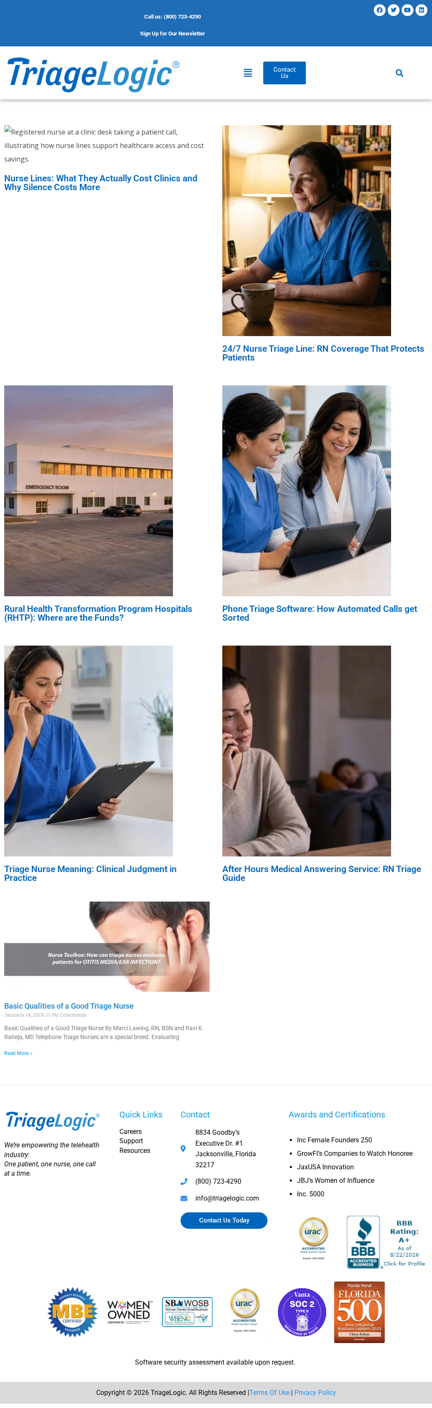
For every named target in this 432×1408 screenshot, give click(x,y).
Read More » (18, 1053)
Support (131, 1141)
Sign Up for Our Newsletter (172, 33)
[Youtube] (407, 10)
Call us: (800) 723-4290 (172, 16)
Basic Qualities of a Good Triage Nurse (69, 1005)
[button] (247, 73)
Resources (134, 1151)
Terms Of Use (269, 1393)
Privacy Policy (315, 1393)
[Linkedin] (421, 10)
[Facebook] (380, 10)
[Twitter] (394, 10)
